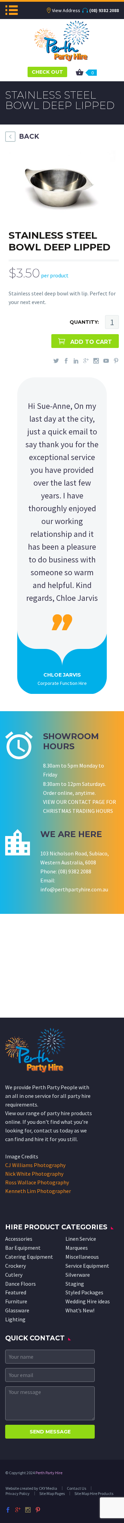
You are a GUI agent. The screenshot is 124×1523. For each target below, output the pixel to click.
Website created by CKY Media (31, 1488)
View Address (66, 10)
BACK (29, 136)
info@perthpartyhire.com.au (74, 889)
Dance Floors (20, 1283)
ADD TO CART (91, 342)
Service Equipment (87, 1265)
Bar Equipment (23, 1247)
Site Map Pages (52, 1493)
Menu (11, 10)
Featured (15, 1292)
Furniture (16, 1301)
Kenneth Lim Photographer (38, 1190)
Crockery (15, 1265)
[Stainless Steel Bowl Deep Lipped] (60, 187)
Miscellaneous (82, 1256)
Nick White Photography (34, 1173)
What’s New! (79, 1310)
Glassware (17, 1310)
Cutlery (13, 1274)
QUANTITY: (84, 322)
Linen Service (80, 1238)
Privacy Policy (18, 1493)
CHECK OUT (47, 72)
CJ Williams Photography (35, 1165)
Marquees (76, 1247)
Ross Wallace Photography (37, 1182)
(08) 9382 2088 (104, 10)
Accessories (18, 1238)
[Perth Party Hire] (61, 40)
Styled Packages (84, 1292)
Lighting (15, 1319)
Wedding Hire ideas (87, 1301)
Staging (74, 1283)
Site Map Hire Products (93, 1493)
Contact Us (76, 1488)
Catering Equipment (29, 1256)
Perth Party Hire (48, 1472)
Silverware (77, 1274)
